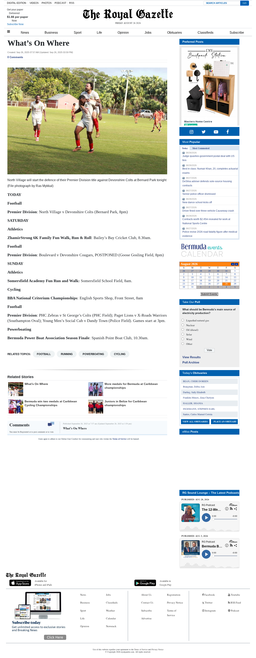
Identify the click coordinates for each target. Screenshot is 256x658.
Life (99, 32)
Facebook (209, 594)
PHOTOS (47, 3)
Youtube (235, 594)
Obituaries (174, 32)
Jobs (148, 32)
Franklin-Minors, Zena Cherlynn (198, 397)
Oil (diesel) (192, 330)
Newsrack (111, 626)
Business (51, 32)
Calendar (111, 618)
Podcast (234, 610)
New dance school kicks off (197, 202)
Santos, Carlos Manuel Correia (197, 414)
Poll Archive (190, 362)
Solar (189, 334)
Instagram (210, 610)
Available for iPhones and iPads (43, 582)
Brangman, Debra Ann (194, 386)
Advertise (146, 618)
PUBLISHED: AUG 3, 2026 (194, 536)
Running (67, 354)
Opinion (123, 32)
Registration (173, 594)
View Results (191, 357)
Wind (189, 339)
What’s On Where (36, 384)
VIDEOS (34, 3)
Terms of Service (119, 439)
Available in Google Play (165, 582)
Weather (110, 610)
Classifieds (205, 32)
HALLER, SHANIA (193, 403)
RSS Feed (235, 602)
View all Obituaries (195, 421)
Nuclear (190, 325)
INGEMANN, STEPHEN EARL (199, 408)
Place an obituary (225, 421)
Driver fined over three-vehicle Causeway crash (208, 210)
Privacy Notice (175, 602)
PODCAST (60, 3)
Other (189, 344)
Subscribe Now (15, 24)
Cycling (119, 354)
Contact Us (147, 602)
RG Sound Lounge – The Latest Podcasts (210, 492)
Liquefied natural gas (197, 320)
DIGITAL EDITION (16, 3)
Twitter (208, 602)
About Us (146, 594)
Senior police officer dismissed (199, 194)
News (25, 32)
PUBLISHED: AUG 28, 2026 (195, 499)
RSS (71, 3)
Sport (77, 32)
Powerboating (93, 354)
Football (44, 354)
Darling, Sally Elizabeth (194, 392)
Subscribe (237, 32)
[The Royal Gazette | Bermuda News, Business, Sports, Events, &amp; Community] (128, 14)
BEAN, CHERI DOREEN (195, 381)
